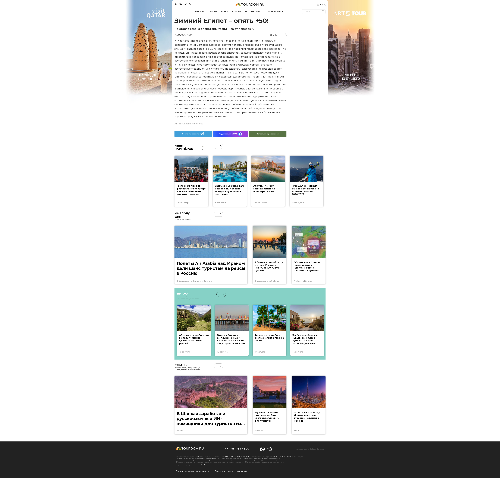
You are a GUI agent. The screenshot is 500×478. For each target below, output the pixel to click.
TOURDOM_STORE (274, 11)
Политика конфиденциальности (192, 471)
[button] (216, 146)
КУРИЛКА (236, 11)
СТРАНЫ (212, 11)
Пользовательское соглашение (231, 471)
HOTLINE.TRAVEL (253, 11)
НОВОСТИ (200, 11)
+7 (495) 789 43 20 (237, 448)
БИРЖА (224, 11)
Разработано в (310, 449)
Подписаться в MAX (228, 134)
